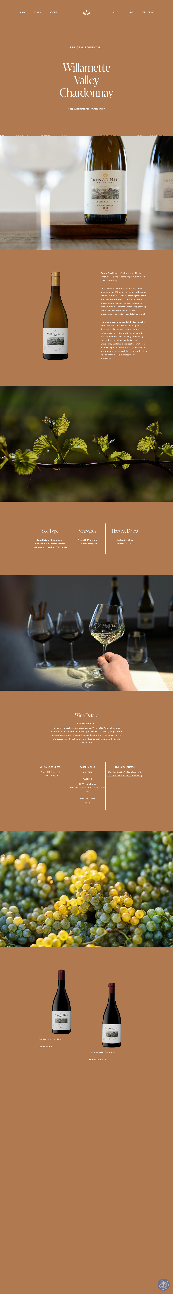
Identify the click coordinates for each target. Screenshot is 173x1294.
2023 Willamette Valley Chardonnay (124, 772)
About (53, 12)
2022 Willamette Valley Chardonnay (124, 776)
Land (22, 12)
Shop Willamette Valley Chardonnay (86, 109)
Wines (37, 12)
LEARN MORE (45, 1047)
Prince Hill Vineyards (86, 12)
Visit (116, 12)
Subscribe (148, 12)
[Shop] (164, 1285)
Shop (130, 12)
